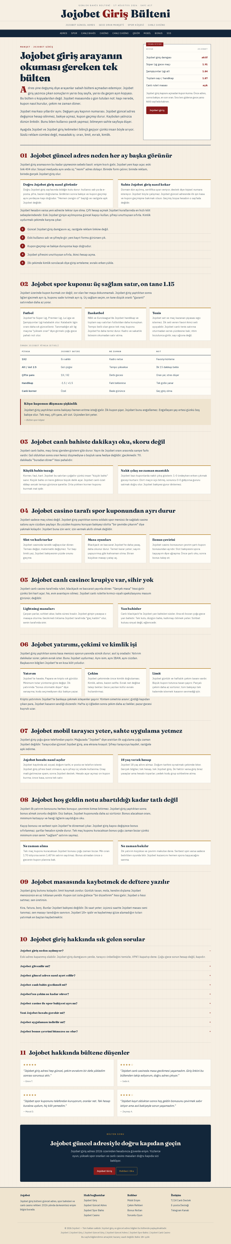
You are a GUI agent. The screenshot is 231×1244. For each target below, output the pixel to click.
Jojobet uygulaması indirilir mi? (42, 1022)
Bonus (159, 33)
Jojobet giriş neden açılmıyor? (41, 950)
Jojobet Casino (92, 1215)
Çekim (136, 33)
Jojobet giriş (157, 110)
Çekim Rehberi (135, 1205)
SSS (169, 33)
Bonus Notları (134, 1210)
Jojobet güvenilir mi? (35, 966)
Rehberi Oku (126, 1170)
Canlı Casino (120, 33)
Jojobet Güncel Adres (95, 1205)
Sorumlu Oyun (134, 1215)
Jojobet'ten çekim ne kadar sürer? (44, 994)
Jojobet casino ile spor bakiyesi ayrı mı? (48, 1003)
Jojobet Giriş (104, 1170)
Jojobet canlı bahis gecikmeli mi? (43, 984)
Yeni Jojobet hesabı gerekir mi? (42, 1012)
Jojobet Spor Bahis (94, 1210)
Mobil (147, 33)
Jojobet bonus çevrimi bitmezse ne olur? (49, 1031)
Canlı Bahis (88, 33)
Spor (74, 33)
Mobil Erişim (133, 1200)
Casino (104, 33)
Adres (63, 33)
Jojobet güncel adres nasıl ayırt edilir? (47, 975)
